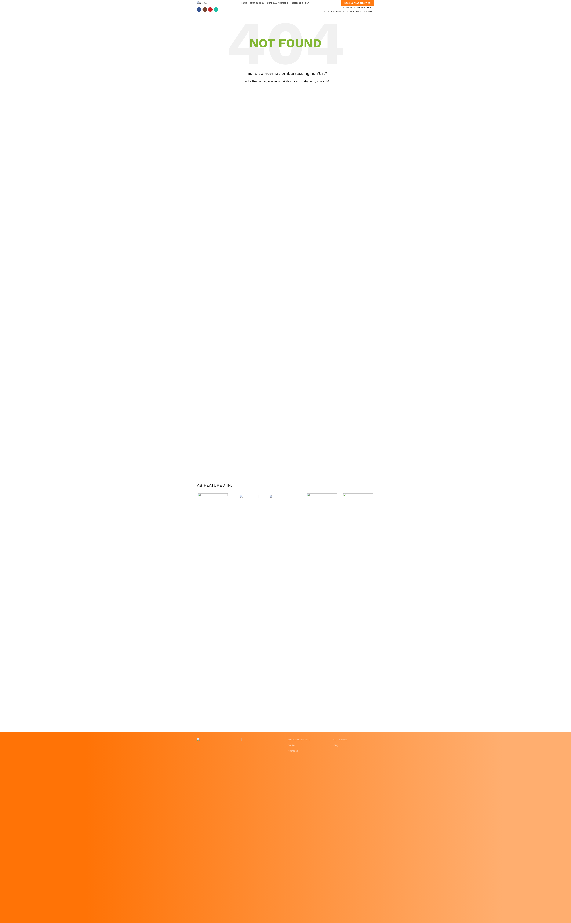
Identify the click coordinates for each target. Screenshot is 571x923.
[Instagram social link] (205, 9)
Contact (292, 745)
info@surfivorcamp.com (363, 11)
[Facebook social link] (199, 9)
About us (293, 750)
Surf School (340, 739)
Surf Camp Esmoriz (299, 739)
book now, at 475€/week (357, 3)
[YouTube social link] (210, 9)
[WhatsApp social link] (216, 9)
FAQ (335, 745)
